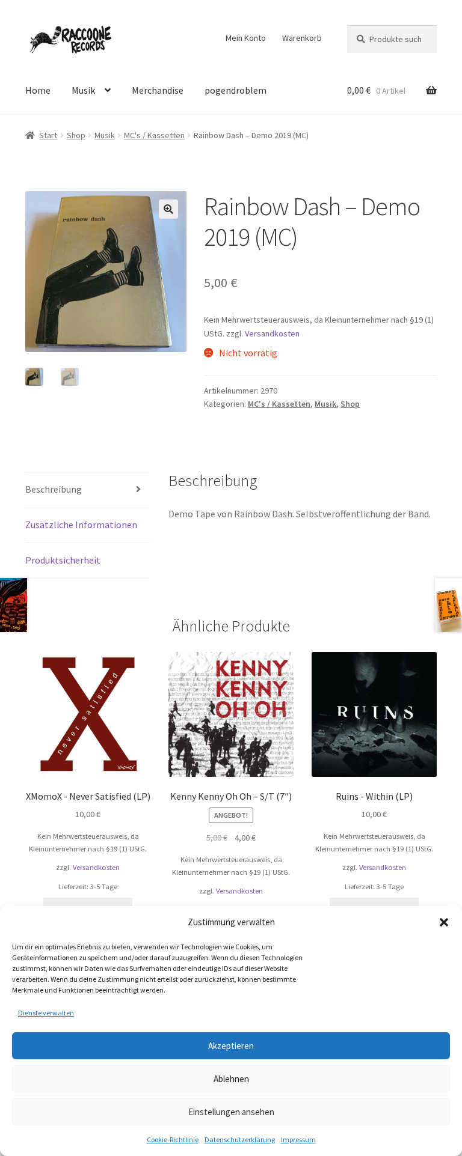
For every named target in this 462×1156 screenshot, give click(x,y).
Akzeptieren (231, 1045)
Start (48, 135)
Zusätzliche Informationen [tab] (81, 525)
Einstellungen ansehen (231, 1112)
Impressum (298, 1139)
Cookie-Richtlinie (173, 1139)
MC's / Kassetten (154, 135)
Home (38, 90)
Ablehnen (231, 1079)
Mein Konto (246, 37)
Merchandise (157, 90)
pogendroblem (235, 90)
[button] (444, 922)
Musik (83, 90)
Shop (76, 135)
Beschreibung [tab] (53, 489)
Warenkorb (302, 37)
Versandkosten (272, 333)
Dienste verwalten (46, 1012)
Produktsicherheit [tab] (62, 560)
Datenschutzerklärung (240, 1139)
